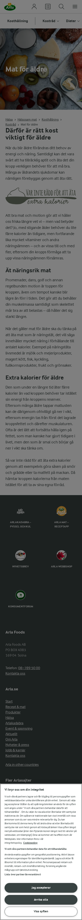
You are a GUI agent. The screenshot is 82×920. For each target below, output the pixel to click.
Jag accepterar (41, 887)
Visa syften (41, 911)
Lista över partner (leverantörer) (23, 874)
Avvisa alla (41, 899)
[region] (41, 852)
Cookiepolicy (30, 842)
